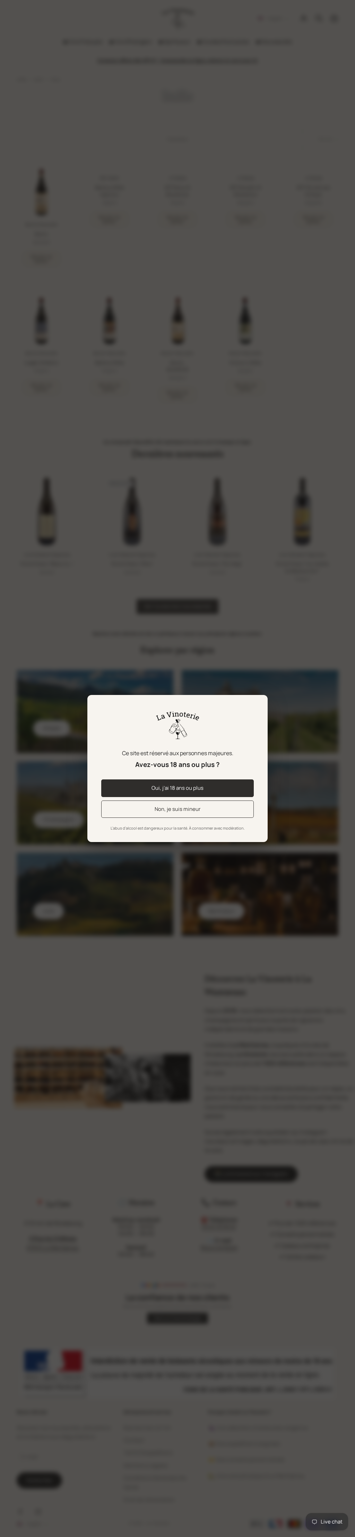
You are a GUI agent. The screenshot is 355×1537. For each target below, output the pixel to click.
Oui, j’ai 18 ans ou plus (177, 788)
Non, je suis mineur (177, 809)
